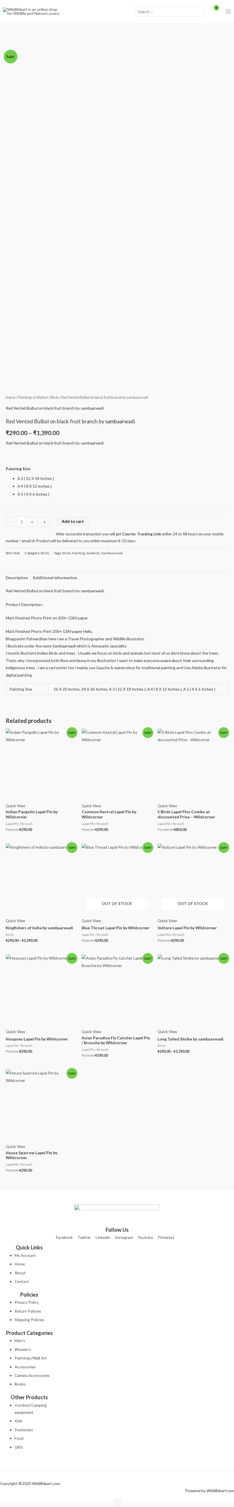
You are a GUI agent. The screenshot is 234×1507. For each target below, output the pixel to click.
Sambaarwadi (112, 553)
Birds (55, 397)
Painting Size (18, 468)
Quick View (15, 805)
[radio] (122, 478)
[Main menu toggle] (228, 11)
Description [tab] (17, 577)
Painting (78, 553)
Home (10, 397)
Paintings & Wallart (33, 397)
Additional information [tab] (55, 577)
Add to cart (73, 521)
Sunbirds (93, 553)
